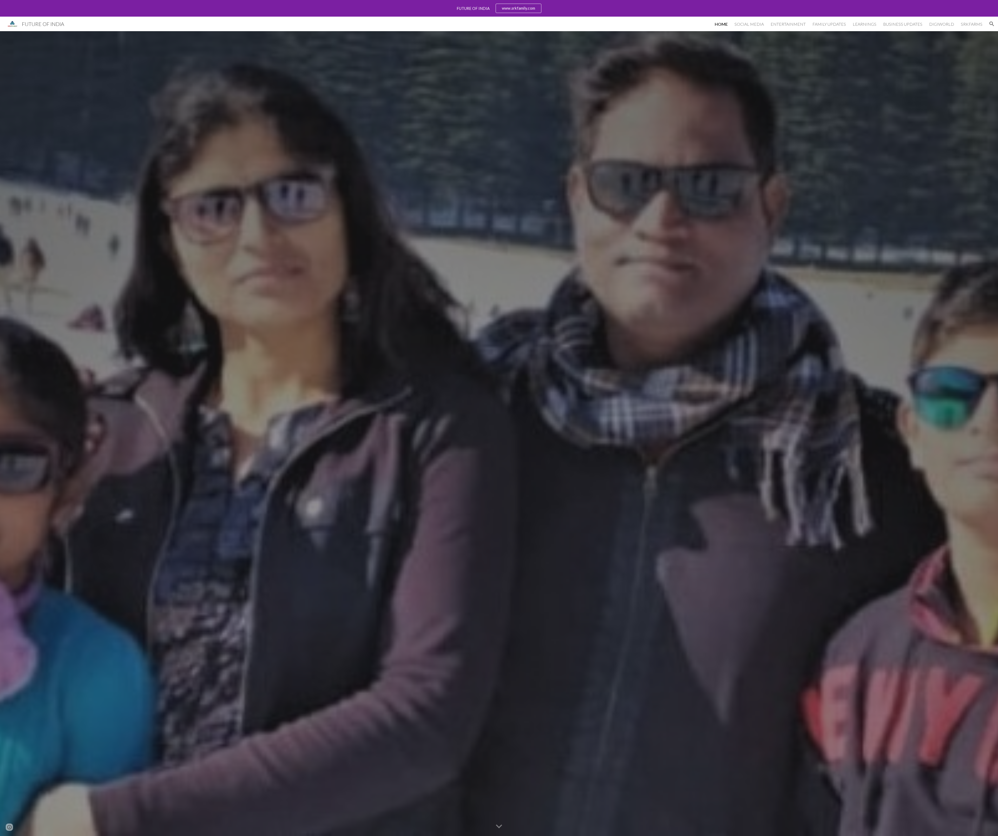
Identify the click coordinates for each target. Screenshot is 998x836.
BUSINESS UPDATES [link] (902, 24)
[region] (499, 8)
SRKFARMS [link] (971, 24)
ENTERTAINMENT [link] (788, 24)
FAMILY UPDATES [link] (829, 24)
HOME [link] (721, 24)
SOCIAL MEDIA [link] (749, 24)
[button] (992, 24)
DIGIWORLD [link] (941, 24)
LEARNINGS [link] (864, 24)
